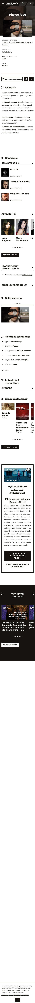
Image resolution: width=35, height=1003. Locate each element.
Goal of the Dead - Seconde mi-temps (22, 426)
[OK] (17, 1000)
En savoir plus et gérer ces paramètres (15, 995)
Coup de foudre (5, 414)
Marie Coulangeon (22, 239)
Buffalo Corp (7, 52)
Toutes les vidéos (10, 645)
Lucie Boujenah (6, 239)
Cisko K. (5, 42)
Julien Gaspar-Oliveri (19, 501)
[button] (26, 310)
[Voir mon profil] (30, 4)
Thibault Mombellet (16, 42)
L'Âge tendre (12, 499)
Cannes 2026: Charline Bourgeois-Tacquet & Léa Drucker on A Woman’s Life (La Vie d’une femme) (13, 626)
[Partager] (26, 79)
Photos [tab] (17, 303)
